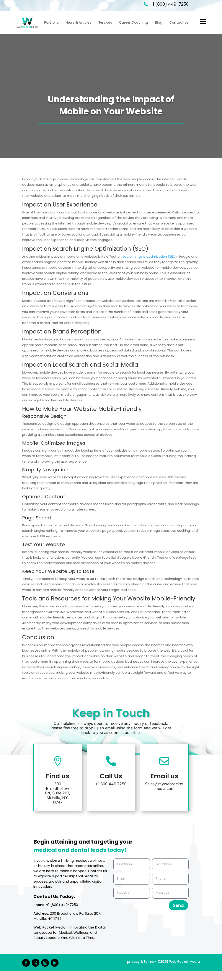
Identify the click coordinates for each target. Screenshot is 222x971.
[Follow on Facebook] (26, 963)
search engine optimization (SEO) (149, 256)
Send (178, 905)
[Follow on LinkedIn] (55, 963)
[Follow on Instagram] (45, 963)
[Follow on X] (35, 963)
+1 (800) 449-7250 (169, 4)
